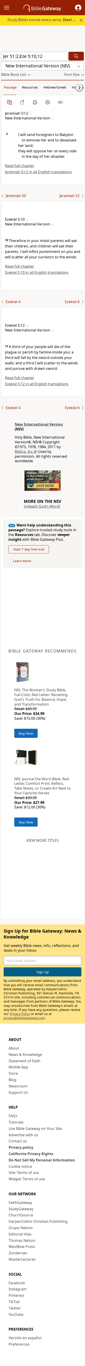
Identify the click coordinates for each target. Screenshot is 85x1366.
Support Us (18, 1092)
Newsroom (18, 1086)
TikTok (14, 1301)
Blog (12, 1079)
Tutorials (16, 1122)
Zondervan (18, 1252)
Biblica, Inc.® (26, 451)
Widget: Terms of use (27, 1178)
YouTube (16, 1314)
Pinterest (16, 1295)
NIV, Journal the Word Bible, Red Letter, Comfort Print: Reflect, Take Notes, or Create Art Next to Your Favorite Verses (42, 785)
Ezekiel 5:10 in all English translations (36, 272)
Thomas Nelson (22, 1240)
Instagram (18, 1289)
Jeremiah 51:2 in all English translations (38, 171)
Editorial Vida (20, 1234)
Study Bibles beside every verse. (44, 19)
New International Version (39, 424)
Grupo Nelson (21, 1227)
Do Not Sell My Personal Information (42, 1160)
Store (13, 1073)
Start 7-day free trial (28, 549)
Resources (30, 87)
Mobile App (18, 1067)
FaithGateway (20, 1202)
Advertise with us (23, 1134)
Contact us (18, 1141)
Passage (10, 87)
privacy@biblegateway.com (24, 1018)
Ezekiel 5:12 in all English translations (36, 383)
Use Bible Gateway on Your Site (35, 1128)
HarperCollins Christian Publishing (38, 1221)
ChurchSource (21, 1215)
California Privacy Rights (31, 1153)
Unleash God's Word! (42, 506)
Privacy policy (21, 1147)
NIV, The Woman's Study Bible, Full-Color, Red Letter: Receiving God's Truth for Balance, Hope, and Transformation (41, 696)
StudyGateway (21, 1208)
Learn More (22, 560)
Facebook (17, 1282)
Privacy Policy (20, 1014)
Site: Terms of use (24, 1172)
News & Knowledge (25, 1054)
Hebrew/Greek (54, 87)
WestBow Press (22, 1246)
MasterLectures (22, 1259)
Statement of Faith (24, 1060)
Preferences (19, 1344)
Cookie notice (20, 1166)
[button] (78, 8)
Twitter (15, 1308)
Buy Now (26, 733)
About (14, 1048)
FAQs (13, 1115)
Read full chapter (19, 165)
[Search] (76, 56)
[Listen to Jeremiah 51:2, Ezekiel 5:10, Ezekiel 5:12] (60, 102)
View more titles (42, 840)
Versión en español (25, 1337)
